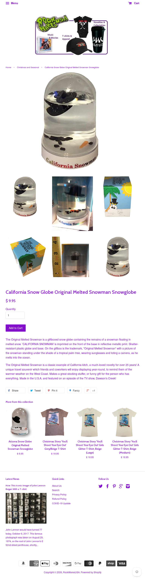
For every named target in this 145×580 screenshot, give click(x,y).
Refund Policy (59, 498)
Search (55, 490)
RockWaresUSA (71, 572)
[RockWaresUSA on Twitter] (101, 486)
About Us (57, 485)
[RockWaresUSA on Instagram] (128, 486)
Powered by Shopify (91, 572)
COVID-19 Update (61, 503)
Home (8, 67)
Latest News (12, 478)
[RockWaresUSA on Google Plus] (121, 486)
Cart (136, 3)
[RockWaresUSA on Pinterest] (114, 486)
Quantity (11, 309)
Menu (14, 3)
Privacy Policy (59, 494)
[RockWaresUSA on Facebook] (107, 486)
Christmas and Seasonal (28, 67)
